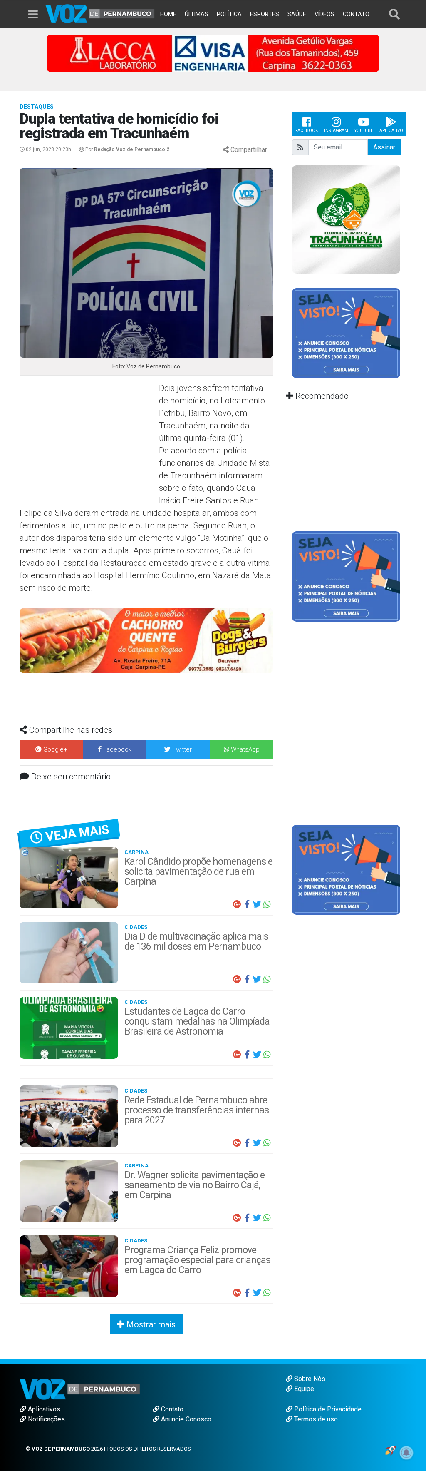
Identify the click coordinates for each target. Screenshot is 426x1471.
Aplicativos (43, 1409)
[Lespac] (346, 576)
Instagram (336, 130)
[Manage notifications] (406, 1452)
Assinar (384, 147)
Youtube (363, 130)
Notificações (45, 1419)
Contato (171, 1409)
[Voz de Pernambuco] (100, 13)
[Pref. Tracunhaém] (346, 219)
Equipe (303, 1389)
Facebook (306, 130)
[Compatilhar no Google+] (237, 904)
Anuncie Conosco (185, 1419)
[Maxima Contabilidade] (146, 640)
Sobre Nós (308, 1379)
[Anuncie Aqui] (346, 332)
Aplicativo (391, 130)
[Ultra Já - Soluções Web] (390, 1450)
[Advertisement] (88, 442)
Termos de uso (315, 1419)
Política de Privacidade (327, 1409)
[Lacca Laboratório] (213, 53)
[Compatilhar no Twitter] (257, 904)
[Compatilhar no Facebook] (247, 904)
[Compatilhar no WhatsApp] (267, 904)
